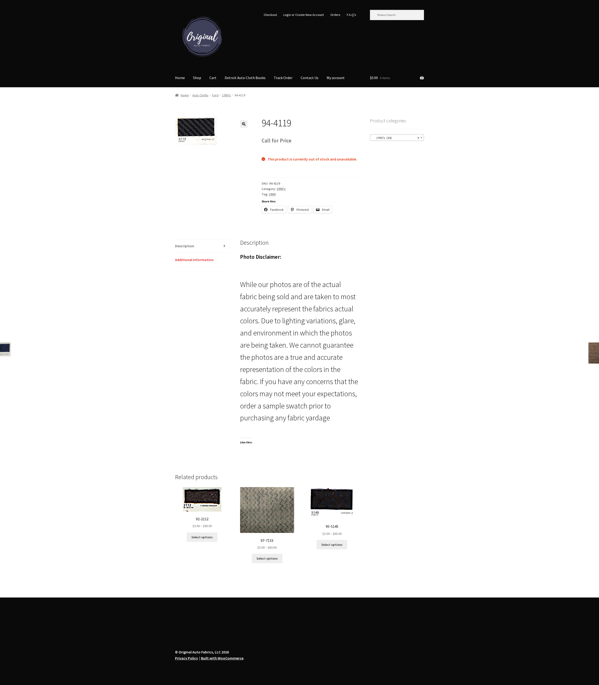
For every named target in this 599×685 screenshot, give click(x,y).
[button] (244, 124)
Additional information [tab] (194, 259)
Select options (202, 537)
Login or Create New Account (303, 15)
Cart (212, 77)
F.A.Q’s (351, 15)
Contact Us (309, 77)
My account (336, 77)
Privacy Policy (186, 658)
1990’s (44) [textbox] (395, 138)
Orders (335, 15)
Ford (215, 95)
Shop (197, 77)
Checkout (270, 15)
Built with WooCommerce (222, 658)
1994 (272, 194)
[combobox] (397, 137)
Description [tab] (184, 246)
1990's (226, 95)
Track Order (283, 77)
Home (180, 77)
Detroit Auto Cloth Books (245, 77)
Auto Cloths (200, 95)
